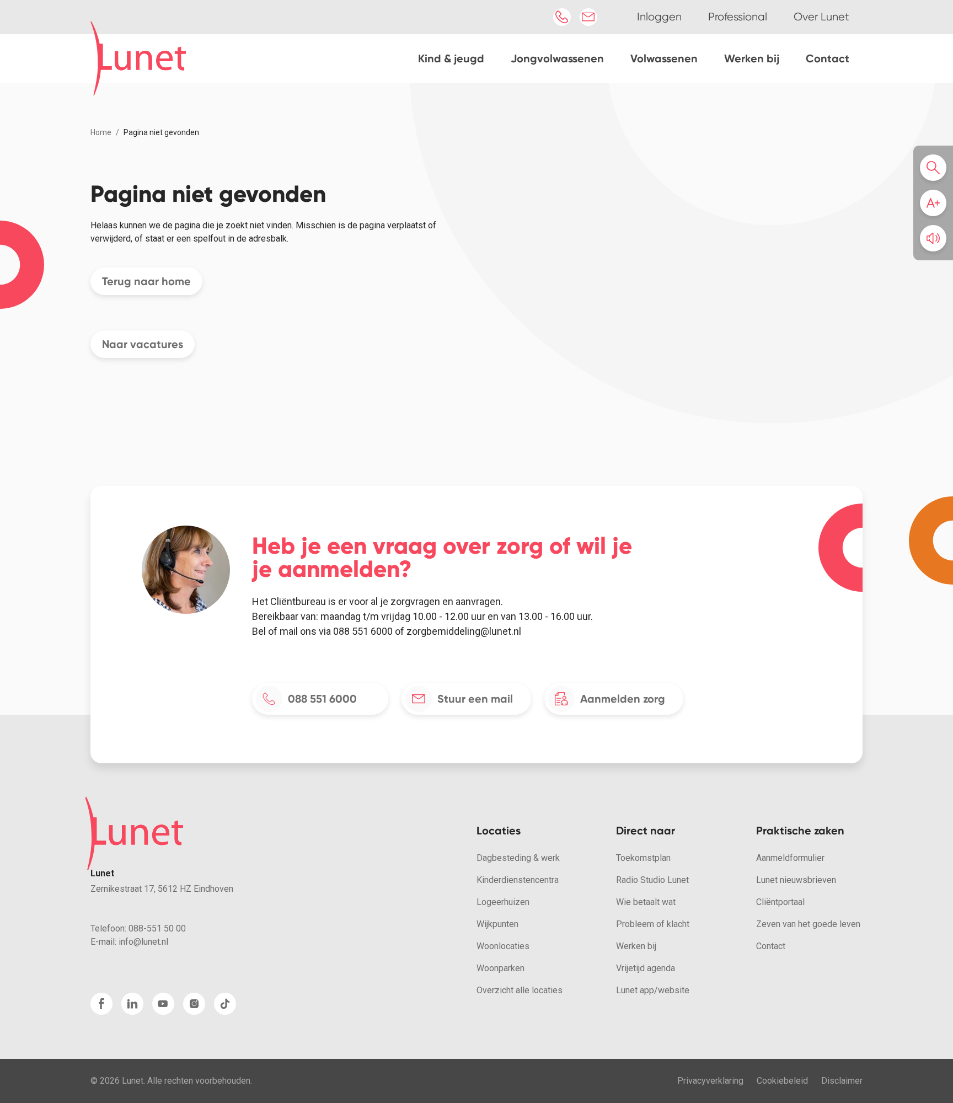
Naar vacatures (142, 344)
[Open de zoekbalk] (936, 167)
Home (100, 132)
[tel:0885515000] (562, 17)
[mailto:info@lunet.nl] (588, 17)
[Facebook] (101, 1003)
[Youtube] (163, 1003)
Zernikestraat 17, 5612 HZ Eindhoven (161, 889)
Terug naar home (146, 281)
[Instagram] (194, 1003)
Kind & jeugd (451, 58)
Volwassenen (664, 58)
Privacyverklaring (710, 1080)
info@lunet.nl (143, 941)
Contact (827, 58)
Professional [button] (737, 16)
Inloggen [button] (659, 16)
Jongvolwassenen (557, 58)
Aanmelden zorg (622, 698)
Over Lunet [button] (821, 16)
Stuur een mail (475, 698)
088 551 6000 (322, 698)
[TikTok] (225, 1003)
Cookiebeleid (782, 1080)
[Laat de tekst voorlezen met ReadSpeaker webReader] (933, 238)
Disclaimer (842, 1080)
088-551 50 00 (157, 928)
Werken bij (751, 58)
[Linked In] (132, 1003)
